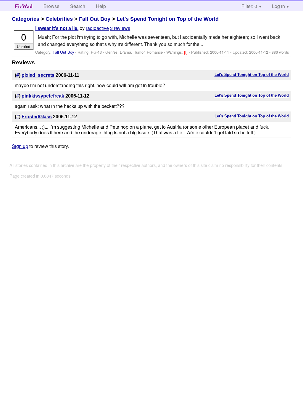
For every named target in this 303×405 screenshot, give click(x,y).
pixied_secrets (38, 75)
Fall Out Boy (94, 19)
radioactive (97, 28)
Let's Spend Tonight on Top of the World (168, 19)
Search (77, 6)
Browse (51, 6)
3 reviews (120, 28)
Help (101, 6)
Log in (278, 6)
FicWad (24, 6)
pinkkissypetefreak (43, 95)
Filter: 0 (249, 6)
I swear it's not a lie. (56, 28)
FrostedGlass (37, 116)
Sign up (20, 146)
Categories (25, 19)
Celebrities (59, 19)
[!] (186, 52)
